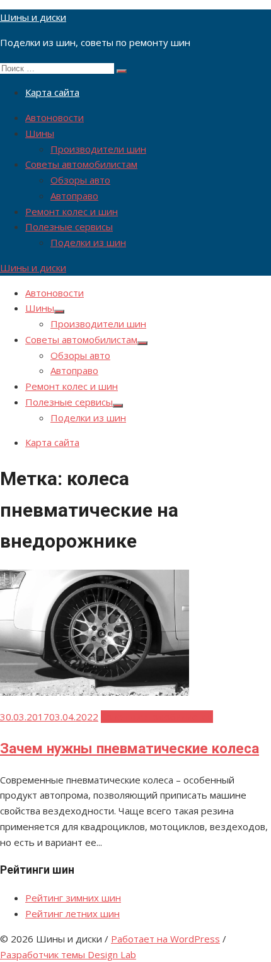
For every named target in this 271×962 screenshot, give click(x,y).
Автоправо (74, 195)
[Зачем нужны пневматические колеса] (94, 692)
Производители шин (98, 149)
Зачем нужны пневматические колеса (129, 748)
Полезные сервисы (69, 226)
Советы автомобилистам (81, 164)
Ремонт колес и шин (71, 211)
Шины (39, 133)
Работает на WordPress (165, 938)
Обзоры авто (80, 179)
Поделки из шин (88, 242)
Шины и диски (33, 17)
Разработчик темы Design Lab (68, 954)
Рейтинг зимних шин (73, 897)
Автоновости (54, 117)
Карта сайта (52, 92)
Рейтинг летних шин (72, 913)
